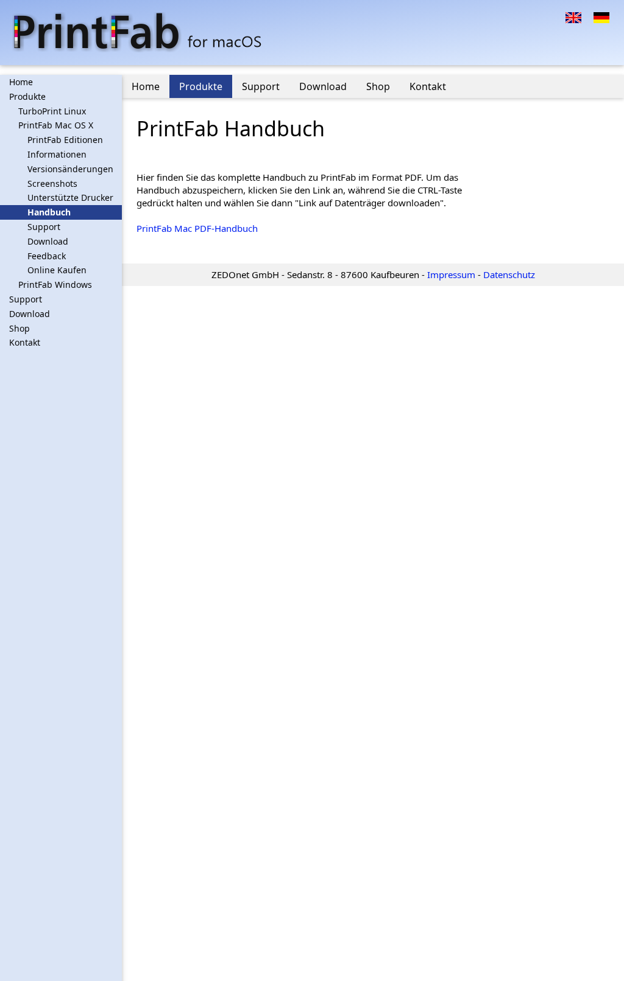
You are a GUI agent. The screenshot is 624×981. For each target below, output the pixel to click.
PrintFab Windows (55, 284)
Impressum (451, 274)
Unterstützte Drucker (70, 197)
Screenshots (52, 183)
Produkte (27, 96)
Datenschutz (509, 274)
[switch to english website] (573, 16)
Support (43, 226)
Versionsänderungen (70, 169)
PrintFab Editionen (65, 139)
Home (21, 82)
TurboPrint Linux (52, 111)
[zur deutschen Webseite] (601, 16)
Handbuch (49, 212)
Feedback (46, 256)
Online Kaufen (57, 270)
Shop (19, 328)
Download (47, 241)
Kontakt (24, 342)
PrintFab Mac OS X (55, 125)
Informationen (57, 154)
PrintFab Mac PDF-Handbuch (197, 228)
